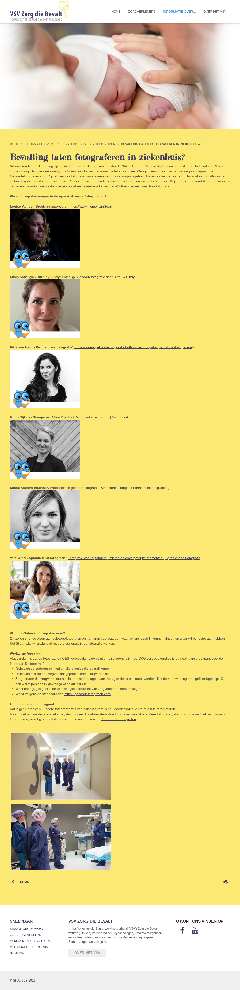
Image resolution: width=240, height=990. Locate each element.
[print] (225, 882)
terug (24, 882)
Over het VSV (214, 11)
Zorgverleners (141, 11)
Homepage (18, 953)
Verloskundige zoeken (30, 941)
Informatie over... (179, 11)
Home (116, 11)
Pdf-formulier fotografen (118, 719)
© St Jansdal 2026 (22, 980)
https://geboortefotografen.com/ (87, 694)
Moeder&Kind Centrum (29, 947)
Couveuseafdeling (26, 935)
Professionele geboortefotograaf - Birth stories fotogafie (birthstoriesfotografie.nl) (134, 347)
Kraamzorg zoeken (26, 929)
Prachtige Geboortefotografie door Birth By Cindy (98, 277)
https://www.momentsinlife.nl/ (91, 206)
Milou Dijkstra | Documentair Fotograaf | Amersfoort (90, 417)
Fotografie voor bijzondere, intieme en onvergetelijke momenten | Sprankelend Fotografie (134, 558)
